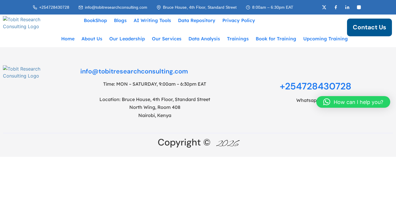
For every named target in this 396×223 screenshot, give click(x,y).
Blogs (120, 20)
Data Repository (196, 20)
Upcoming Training (325, 39)
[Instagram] (359, 7)
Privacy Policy (238, 20)
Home (68, 39)
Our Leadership (127, 39)
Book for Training (276, 39)
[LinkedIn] (347, 7)
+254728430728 (54, 7)
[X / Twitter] (324, 7)
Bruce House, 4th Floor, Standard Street (200, 7)
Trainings (238, 39)
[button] (353, 102)
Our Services (166, 39)
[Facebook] (335, 7)
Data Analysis (204, 39)
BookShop (95, 20)
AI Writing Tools (152, 20)
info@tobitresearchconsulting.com (116, 7)
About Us (91, 39)
